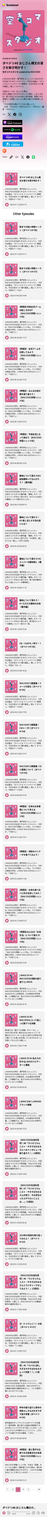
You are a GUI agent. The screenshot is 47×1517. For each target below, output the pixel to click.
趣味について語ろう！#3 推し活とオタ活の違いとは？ (30, 520)
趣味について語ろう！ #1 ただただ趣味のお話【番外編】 (30, 603)
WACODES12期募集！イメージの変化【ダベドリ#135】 (30, 686)
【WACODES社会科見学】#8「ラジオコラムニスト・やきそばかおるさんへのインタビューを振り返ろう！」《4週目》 (30, 1147)
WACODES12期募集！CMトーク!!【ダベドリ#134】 (29, 728)
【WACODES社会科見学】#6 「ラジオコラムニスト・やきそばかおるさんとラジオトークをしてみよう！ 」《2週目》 (30, 1282)
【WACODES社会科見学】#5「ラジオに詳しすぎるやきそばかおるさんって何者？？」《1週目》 (30, 1369)
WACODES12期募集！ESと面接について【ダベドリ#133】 (30, 769)
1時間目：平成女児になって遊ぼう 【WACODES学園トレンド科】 (30, 437)
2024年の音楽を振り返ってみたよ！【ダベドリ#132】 (30, 1238)
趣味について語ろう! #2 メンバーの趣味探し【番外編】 (30, 562)
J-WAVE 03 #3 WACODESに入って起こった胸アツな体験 (30, 1020)
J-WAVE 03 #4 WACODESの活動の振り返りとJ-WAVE (30, 978)
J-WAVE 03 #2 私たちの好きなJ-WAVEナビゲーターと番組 (30, 1061)
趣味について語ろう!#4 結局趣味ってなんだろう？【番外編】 (29, 479)
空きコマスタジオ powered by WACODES (21, 72)
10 (39, 1489)
